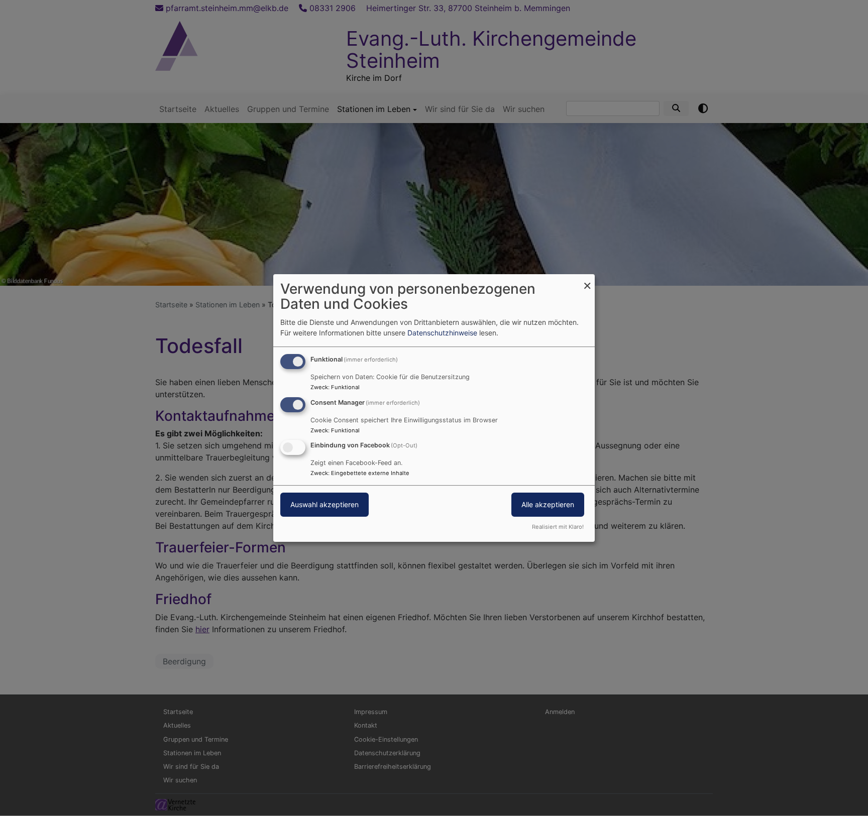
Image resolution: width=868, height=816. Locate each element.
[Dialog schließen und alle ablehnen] (587, 280)
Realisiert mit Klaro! (558, 526)
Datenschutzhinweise (442, 332)
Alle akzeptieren (547, 505)
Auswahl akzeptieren (324, 505)
